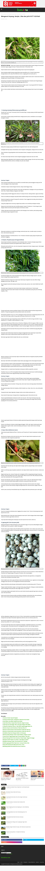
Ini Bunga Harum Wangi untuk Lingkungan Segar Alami (16, 821)
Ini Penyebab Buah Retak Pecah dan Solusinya (14, 816)
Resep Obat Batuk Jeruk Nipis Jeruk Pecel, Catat (13, 744)
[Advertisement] (22, 28)
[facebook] (11, 840)
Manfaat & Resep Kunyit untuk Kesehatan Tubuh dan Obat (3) (16, 731)
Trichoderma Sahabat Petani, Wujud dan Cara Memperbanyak (17, 787)
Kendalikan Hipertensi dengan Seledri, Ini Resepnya (14, 733)
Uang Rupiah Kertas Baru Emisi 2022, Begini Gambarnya (16, 797)
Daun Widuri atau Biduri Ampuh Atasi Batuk (12, 721)
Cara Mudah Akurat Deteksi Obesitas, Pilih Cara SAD (22, 779)
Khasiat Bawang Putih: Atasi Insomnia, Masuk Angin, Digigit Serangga (18, 738)
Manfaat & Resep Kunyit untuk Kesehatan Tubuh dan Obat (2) (16, 729)
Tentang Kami (25, 862)
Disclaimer (37, 862)
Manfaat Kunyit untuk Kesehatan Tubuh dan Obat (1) (14, 727)
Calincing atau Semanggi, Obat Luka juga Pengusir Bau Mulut (16, 724)
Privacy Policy (42, 862)
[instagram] (11, 842)
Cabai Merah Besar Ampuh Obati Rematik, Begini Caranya (16, 723)
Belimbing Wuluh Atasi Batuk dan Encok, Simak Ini (14, 746)
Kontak (21, 862)
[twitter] (33, 840)
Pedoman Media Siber (31, 862)
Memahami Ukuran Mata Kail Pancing (13, 792)
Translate (10, 853)
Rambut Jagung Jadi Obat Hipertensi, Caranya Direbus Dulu (16, 743)
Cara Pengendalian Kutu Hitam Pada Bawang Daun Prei (16, 811)
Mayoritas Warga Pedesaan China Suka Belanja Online (37, 779)
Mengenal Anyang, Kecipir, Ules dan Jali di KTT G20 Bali (15, 741)
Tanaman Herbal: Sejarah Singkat (10, 717)
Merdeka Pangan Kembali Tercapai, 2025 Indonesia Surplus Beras (18, 826)
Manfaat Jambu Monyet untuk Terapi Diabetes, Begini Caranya (17, 734)
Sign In (18, 862)
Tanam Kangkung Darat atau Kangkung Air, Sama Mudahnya (17, 806)
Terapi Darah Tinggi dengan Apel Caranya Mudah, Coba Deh (16, 736)
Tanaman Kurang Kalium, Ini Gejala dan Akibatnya (15, 831)
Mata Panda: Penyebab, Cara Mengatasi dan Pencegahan (6, 779)
